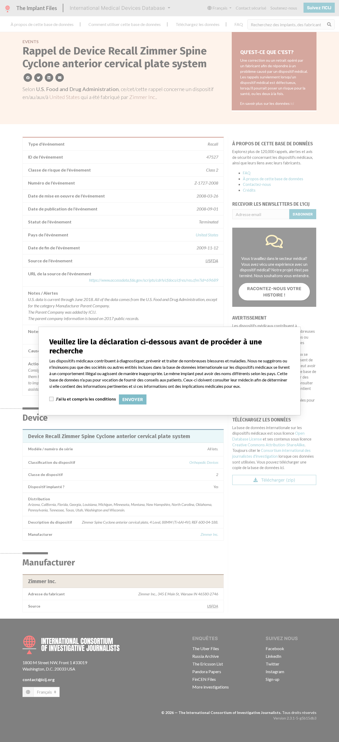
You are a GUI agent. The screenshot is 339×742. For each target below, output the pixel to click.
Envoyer (132, 399)
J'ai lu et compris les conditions (86, 398)
